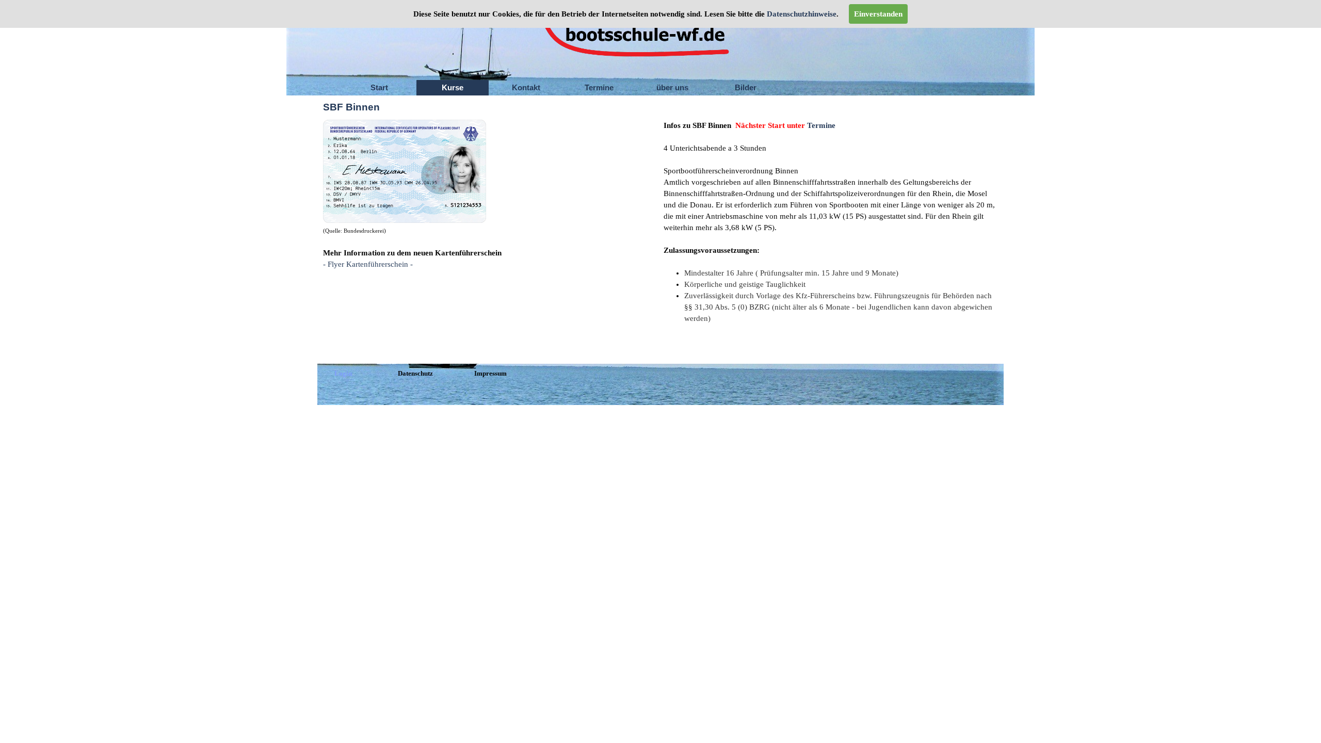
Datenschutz (415, 373)
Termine (599, 88)
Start (379, 88)
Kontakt (526, 88)
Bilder (745, 88)
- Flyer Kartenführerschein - (368, 264)
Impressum (490, 373)
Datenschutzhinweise (800, 14)
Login (343, 373)
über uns (672, 88)
